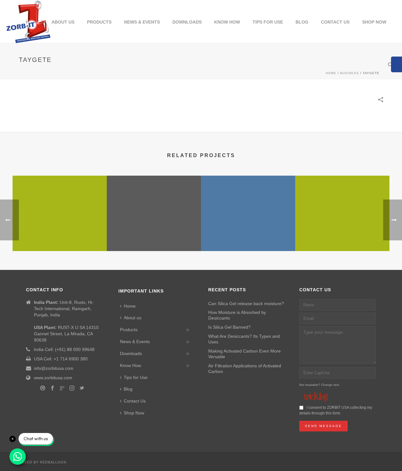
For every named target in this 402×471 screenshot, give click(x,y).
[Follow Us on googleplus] (62, 388)
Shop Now (374, 22)
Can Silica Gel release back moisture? (246, 303)
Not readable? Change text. (319, 384)
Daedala (59, 234)
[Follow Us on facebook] (52, 388)
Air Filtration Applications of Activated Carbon (244, 368)
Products (99, 22)
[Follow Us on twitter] (81, 388)
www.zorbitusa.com (53, 377)
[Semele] (154, 200)
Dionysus (342, 227)
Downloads (187, 22)
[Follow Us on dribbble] (42, 388)
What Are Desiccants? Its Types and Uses (244, 339)
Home (130, 306)
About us (63, 22)
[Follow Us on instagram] (71, 388)
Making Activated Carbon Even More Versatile (244, 353)
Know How (227, 22)
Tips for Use (268, 22)
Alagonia (248, 234)
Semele (154, 234)
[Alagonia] (248, 200)
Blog (302, 22)
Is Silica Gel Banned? (229, 327)
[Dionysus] (342, 200)
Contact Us (335, 22)
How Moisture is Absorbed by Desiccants (237, 315)
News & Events (142, 22)
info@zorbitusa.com (53, 368)
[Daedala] (60, 200)
